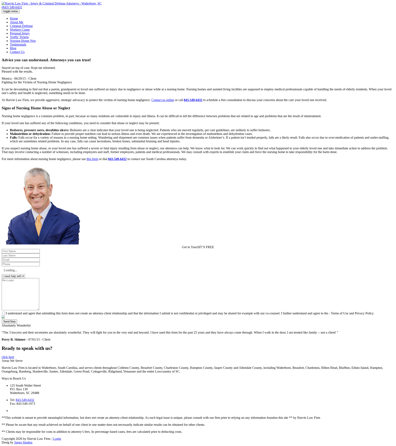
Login (57, 438)
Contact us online (162, 100)
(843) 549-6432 (12, 7)
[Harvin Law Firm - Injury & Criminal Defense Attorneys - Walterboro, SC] (52, 3)
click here (8, 357)
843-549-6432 (193, 100)
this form (92, 159)
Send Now (9, 321)
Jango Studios (23, 442)
